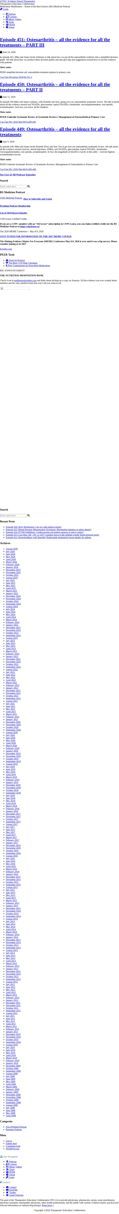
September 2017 (13, 822)
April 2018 (11, 803)
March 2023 (11, 651)
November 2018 (13, 787)
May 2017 (10, 832)
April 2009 (11, 1084)
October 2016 (12, 850)
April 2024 (11, 617)
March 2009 (11, 1087)
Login (5, 9)
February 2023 (12, 654)
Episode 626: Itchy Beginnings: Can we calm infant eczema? (34, 527)
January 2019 (12, 782)
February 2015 (12, 903)
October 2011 (12, 1008)
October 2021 (12, 696)
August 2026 (12, 549)
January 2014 (12, 937)
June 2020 (10, 738)
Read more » (48, 1205)
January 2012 (12, 1000)
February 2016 (12, 871)
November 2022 (13, 661)
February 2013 (12, 966)
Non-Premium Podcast (16, 1127)
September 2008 (13, 1102)
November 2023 (13, 630)
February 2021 (12, 717)
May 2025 (10, 585)
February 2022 (12, 685)
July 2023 (10, 640)
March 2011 (11, 1026)
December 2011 (13, 1003)
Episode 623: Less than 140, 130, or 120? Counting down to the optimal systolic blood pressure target (52, 535)
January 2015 (12, 905)
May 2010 (10, 1052)
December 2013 (13, 940)
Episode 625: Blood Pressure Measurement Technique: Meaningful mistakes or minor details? (48, 529)
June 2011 (10, 1018)
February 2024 (12, 622)
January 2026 (12, 567)
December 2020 (13, 722)
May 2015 (10, 895)
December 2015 (13, 877)
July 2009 (10, 1076)
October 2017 (12, 819)
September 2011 (13, 1010)
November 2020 (13, 724)
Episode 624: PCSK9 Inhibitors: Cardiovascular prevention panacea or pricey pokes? (45, 532)
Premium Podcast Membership (15, 206)
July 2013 (10, 953)
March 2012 (11, 995)
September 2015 (13, 884)
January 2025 (12, 593)
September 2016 (13, 853)
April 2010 (11, 1055)
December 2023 (13, 627)
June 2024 (10, 612)
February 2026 (12, 564)
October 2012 (12, 976)
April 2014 (11, 929)
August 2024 (12, 606)
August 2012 (12, 982)
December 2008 (13, 1094)
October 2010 (12, 1039)
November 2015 (13, 879)
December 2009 (13, 1066)
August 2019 (12, 764)
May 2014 (10, 926)
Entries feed (11, 1143)
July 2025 (10, 580)
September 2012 (13, 979)
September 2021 (13, 698)
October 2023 (12, 633)
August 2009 (12, 1073)
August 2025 (12, 577)
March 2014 (11, 932)
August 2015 (12, 887)
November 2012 (13, 974)
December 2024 (13, 596)
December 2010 (13, 1034)
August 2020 (12, 732)
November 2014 (13, 911)
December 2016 (13, 845)
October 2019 (12, 759)
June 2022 (10, 675)
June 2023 (10, 643)
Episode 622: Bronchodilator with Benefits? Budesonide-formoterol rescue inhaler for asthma (48, 537)
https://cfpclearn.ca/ (30, 226)
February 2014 (12, 934)
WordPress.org (12, 1149)
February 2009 (12, 1089)
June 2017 (10, 829)
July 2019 (10, 766)
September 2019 (13, 761)
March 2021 (11, 714)
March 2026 (11, 562)
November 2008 (13, 1097)
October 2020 (12, 727)
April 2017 (11, 835)
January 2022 (12, 688)
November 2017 (13, 816)
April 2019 (11, 774)
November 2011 (13, 1005)
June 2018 (10, 798)
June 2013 (10, 955)
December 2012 (13, 971)
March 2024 (11, 619)
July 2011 (10, 1016)
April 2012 (11, 992)
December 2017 (13, 814)
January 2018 (12, 811)
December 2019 (13, 753)
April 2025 (11, 588)
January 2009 (12, 1092)
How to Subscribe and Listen (38, 199)
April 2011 (11, 1024)
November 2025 (13, 572)
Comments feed (13, 1146)
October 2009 (12, 1068)
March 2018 (11, 806)
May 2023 (10, 646)
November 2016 (13, 848)
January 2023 (12, 656)
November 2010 (13, 1037)
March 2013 (11, 963)
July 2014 (10, 921)
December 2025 (13, 570)
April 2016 (11, 866)
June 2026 (10, 554)
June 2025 (10, 583)
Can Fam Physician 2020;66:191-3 (16, 77)
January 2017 (12, 843)
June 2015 (10, 892)
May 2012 (10, 989)
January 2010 (12, 1063)
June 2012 (10, 987)
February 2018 (12, 808)
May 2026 (10, 556)
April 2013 (11, 961)
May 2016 (10, 863)
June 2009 (10, 1079)
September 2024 (13, 604)
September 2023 (13, 635)
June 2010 (10, 1050)
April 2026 (11, 559)
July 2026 (10, 551)
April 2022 (11, 680)
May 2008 (10, 1113)
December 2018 (13, 785)
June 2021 (10, 706)
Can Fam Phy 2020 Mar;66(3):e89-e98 (18, 122)
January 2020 (12, 751)
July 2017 (10, 827)
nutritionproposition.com (25, 280)
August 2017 (12, 824)
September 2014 (13, 916)
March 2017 (11, 837)
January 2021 (12, 719)
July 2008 (10, 1108)
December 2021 (13, 690)
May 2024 (10, 614)
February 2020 (12, 748)
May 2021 (10, 709)
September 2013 (13, 947)
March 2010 (11, 1058)
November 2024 (13, 598)
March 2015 (11, 900)
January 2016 (12, 874)
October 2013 (12, 945)
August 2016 (12, 856)
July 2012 (10, 984)
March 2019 (11, 777)
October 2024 (12, 601)
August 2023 (12, 638)
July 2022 (10, 672)
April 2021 (11, 711)
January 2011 (12, 1031)
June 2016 (10, 861)
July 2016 (10, 858)
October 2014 (12, 913)
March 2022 (11, 682)
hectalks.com (6, 249)
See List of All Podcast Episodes (18, 174)
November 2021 (13, 693)
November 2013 (13, 942)
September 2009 (13, 1071)
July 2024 (10, 609)
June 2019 (10, 769)
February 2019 (12, 780)
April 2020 (11, 743)
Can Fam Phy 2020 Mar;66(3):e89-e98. (18, 169)
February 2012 (12, 997)
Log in (9, 1141)
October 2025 (12, 575)
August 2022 (12, 669)
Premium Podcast (14, 1129)
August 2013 (12, 950)
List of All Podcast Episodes (13, 213)
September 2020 (13, 730)
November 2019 (13, 756)
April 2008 (11, 1115)
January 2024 (12, 625)
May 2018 (10, 801)
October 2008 (12, 1100)
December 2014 (13, 908)
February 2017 (12, 840)
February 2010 (12, 1060)
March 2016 (11, 869)
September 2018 (13, 793)
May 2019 (10, 772)
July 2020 (10, 735)
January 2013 (12, 968)
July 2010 (10, 1047)
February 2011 (12, 1029)
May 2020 (10, 740)
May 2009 (10, 1081)
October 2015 (12, 882)
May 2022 (10, 677)
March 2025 (11, 591)
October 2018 (12, 790)
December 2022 (13, 659)
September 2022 (13, 667)
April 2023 (11, 648)
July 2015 (10, 890)
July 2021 (10, 703)
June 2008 (10, 1110)
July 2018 (10, 795)
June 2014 (10, 924)
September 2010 (13, 1042)
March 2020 (11, 745)
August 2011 (12, 1013)
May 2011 (10, 1021)
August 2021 (12, 701)
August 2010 (12, 1045)
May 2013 (10, 958)
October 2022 (12, 664)
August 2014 (12, 919)
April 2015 (11, 898)
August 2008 (12, 1105)
